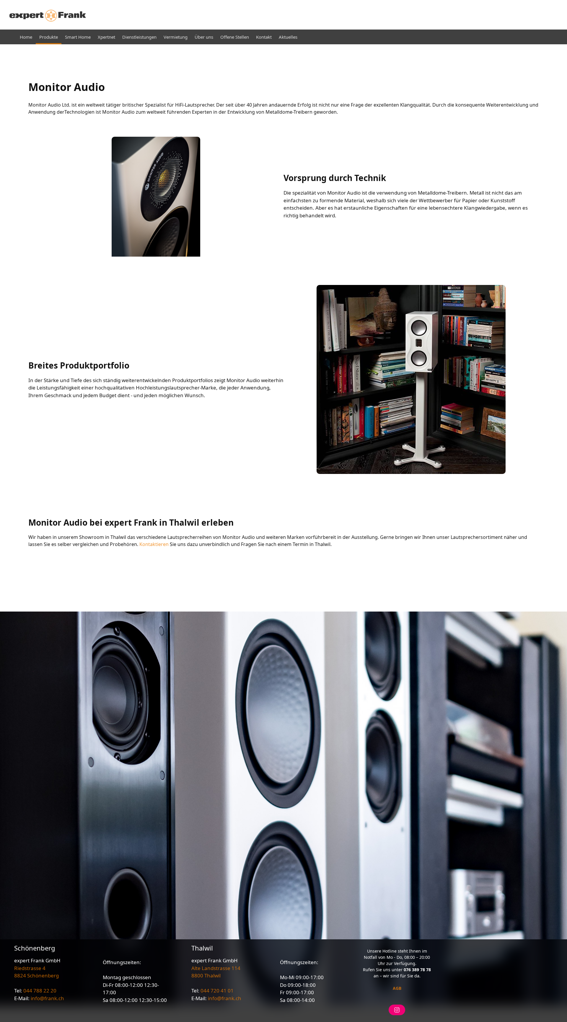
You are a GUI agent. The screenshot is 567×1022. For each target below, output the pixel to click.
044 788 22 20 (39, 990)
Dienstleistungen (139, 37)
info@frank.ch (47, 998)
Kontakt (264, 37)
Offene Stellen (234, 37)
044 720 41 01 (217, 990)
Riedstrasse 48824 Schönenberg (36, 972)
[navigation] (283, 37)
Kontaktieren (154, 544)
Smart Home (78, 37)
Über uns (204, 37)
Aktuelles (288, 37)
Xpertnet (106, 37)
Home (26, 37)
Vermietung (176, 37)
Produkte (48, 37)
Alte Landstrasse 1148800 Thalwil (215, 972)
